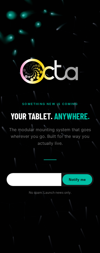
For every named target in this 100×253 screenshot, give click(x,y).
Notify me (77, 180)
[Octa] (50, 71)
